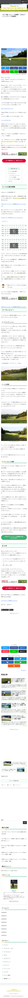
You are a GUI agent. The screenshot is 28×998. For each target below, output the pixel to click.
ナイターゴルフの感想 (15, 179)
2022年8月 (4, 912)
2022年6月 (4, 919)
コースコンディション (15, 175)
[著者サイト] (7, 658)
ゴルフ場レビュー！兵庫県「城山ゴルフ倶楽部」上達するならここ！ (13, 839)
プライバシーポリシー (14, 993)
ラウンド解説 (7, 975)
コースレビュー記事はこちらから (9, 600)
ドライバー (6, 965)
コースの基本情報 (13, 171)
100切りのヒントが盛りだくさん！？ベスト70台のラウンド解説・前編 (13, 860)
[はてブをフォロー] (7, 662)
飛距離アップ (7, 978)
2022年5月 (4, 922)
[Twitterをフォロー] (20, 658)
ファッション (7, 968)
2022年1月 (4, 935)
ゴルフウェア (7, 958)
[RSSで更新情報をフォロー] (14, 665)
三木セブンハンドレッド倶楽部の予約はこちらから (13, 306)
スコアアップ (7, 961)
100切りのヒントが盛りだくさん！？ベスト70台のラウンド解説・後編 (13, 853)
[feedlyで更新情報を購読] (20, 662)
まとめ (10, 181)
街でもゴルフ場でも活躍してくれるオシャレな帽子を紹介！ (13, 846)
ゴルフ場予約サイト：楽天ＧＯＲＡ (14, 160)
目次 (12, 168)
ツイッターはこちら (6, 120)
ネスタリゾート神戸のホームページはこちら (12, 217)
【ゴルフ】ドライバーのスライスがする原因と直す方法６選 (13, 832)
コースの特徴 (13, 177)
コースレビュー (12, 173)
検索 (2, 820)
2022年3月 (4, 929)
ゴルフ (12, 609)
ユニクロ (6, 971)
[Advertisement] (14, 32)
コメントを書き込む (14, 780)
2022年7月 (4, 915)
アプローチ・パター (9, 948)
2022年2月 (4, 932)
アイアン (6, 945)
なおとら (14, 890)
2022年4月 (4, 925)
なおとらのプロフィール (7, 108)
